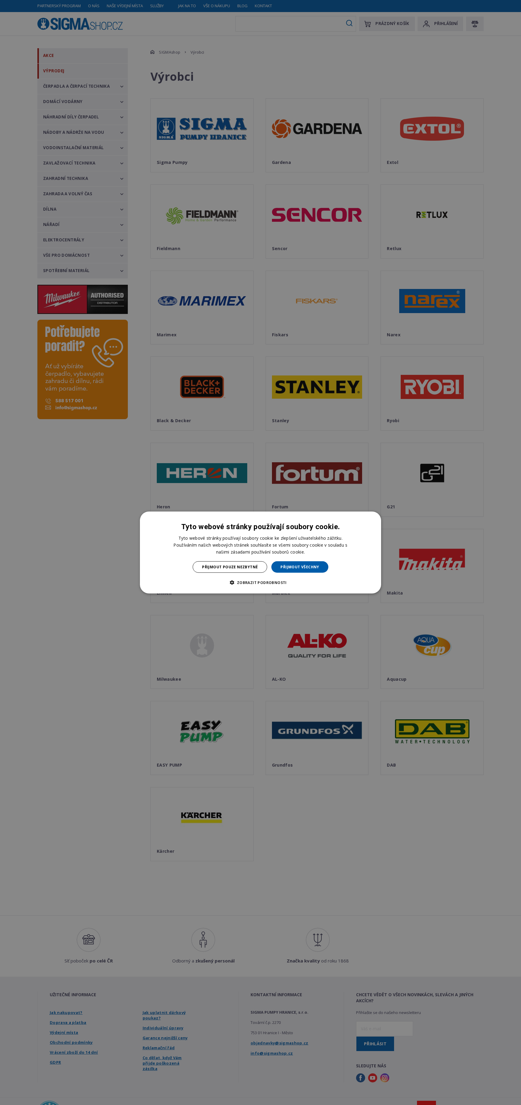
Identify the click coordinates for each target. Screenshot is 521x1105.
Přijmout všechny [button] (299, 567)
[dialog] (260, 552)
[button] (260, 582)
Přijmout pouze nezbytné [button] (230, 567)
